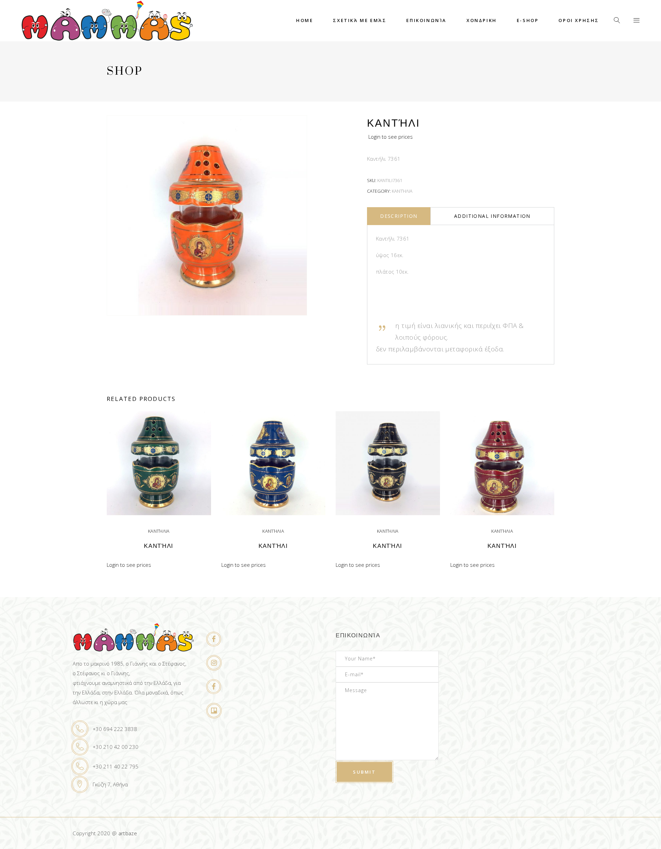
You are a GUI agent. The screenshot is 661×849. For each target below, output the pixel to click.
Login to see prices (390, 136)
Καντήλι (159, 546)
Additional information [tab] (492, 216)
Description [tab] (398, 216)
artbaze (127, 833)
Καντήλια (402, 191)
